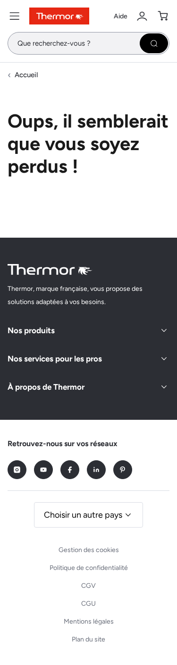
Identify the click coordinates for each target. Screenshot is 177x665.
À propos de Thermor (46, 387)
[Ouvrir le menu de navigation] (15, 16)
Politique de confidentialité (89, 568)
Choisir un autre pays (83, 515)
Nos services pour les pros (55, 358)
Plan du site (88, 639)
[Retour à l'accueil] (50, 269)
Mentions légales (89, 621)
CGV (88, 586)
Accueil (26, 75)
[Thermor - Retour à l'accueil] (59, 16)
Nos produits (31, 330)
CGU (88, 604)
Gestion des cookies (89, 550)
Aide (120, 16)
